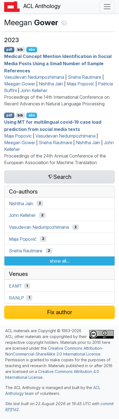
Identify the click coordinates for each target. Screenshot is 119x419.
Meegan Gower (19, 84)
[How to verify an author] (63, 22)
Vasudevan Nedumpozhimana (34, 77)
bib (20, 49)
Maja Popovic (18, 136)
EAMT (15, 286)
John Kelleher (33, 90)
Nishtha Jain (51, 84)
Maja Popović (80, 84)
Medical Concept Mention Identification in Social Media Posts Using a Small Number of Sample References (58, 63)
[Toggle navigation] (107, 6)
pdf (9, 49)
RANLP (16, 297)
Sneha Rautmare (84, 77)
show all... (59, 261)
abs (32, 49)
